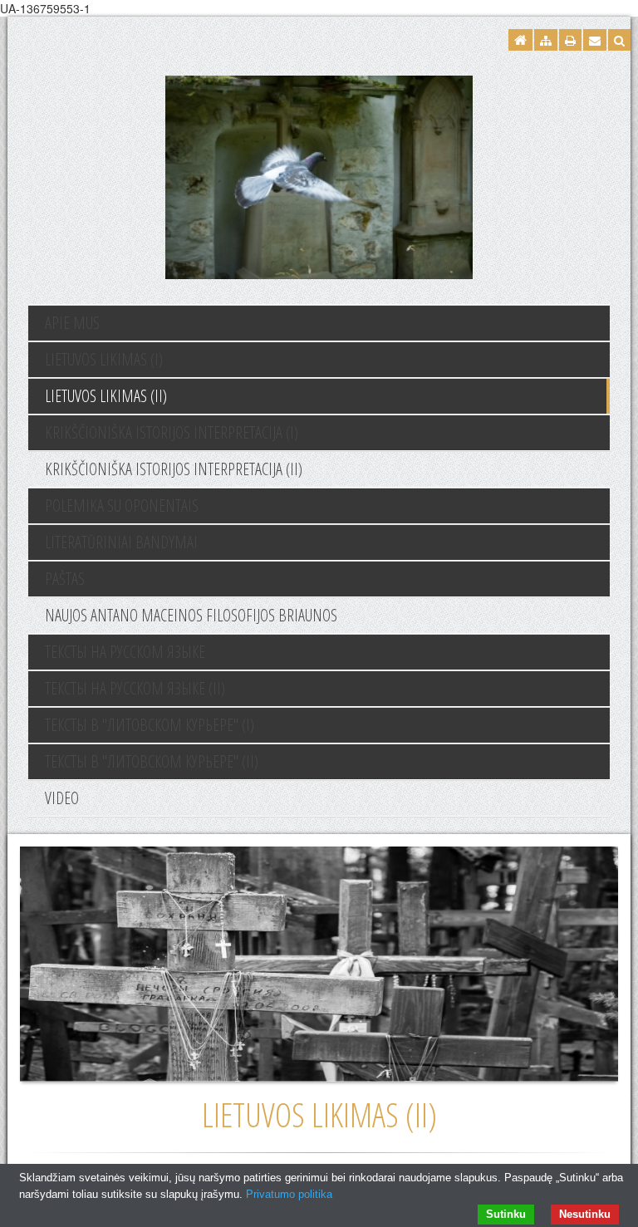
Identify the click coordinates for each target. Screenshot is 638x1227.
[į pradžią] (319, 175)
